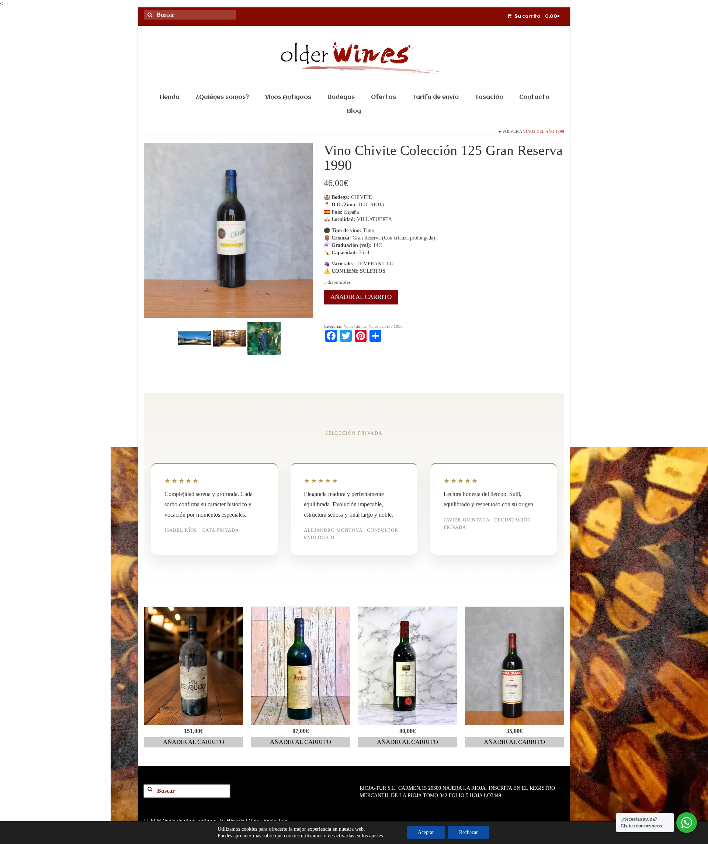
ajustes (376, 835)
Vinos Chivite (355, 326)
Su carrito (536, 16)
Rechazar (468, 832)
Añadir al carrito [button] (193, 741)
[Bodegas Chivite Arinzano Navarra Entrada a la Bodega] (194, 338)
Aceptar (426, 832)
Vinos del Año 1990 (543, 131)
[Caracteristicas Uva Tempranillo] (264, 338)
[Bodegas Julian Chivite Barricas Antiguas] (229, 338)
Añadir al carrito (361, 296)
